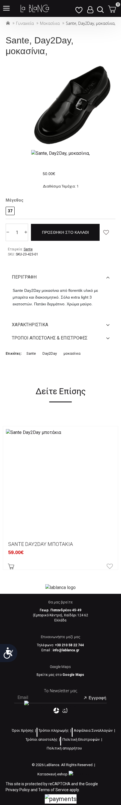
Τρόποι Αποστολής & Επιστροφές (50, 338)
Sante (31, 353)
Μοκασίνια (50, 23)
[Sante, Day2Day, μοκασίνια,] (60, 153)
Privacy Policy (18, 790)
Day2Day (49, 353)
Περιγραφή (24, 277)
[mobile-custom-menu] (78, 8)
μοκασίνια (72, 353)
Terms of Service (53, 790)
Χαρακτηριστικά (30, 324)
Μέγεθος (14, 200)
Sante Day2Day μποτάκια (40, 544)
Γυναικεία (25, 23)
